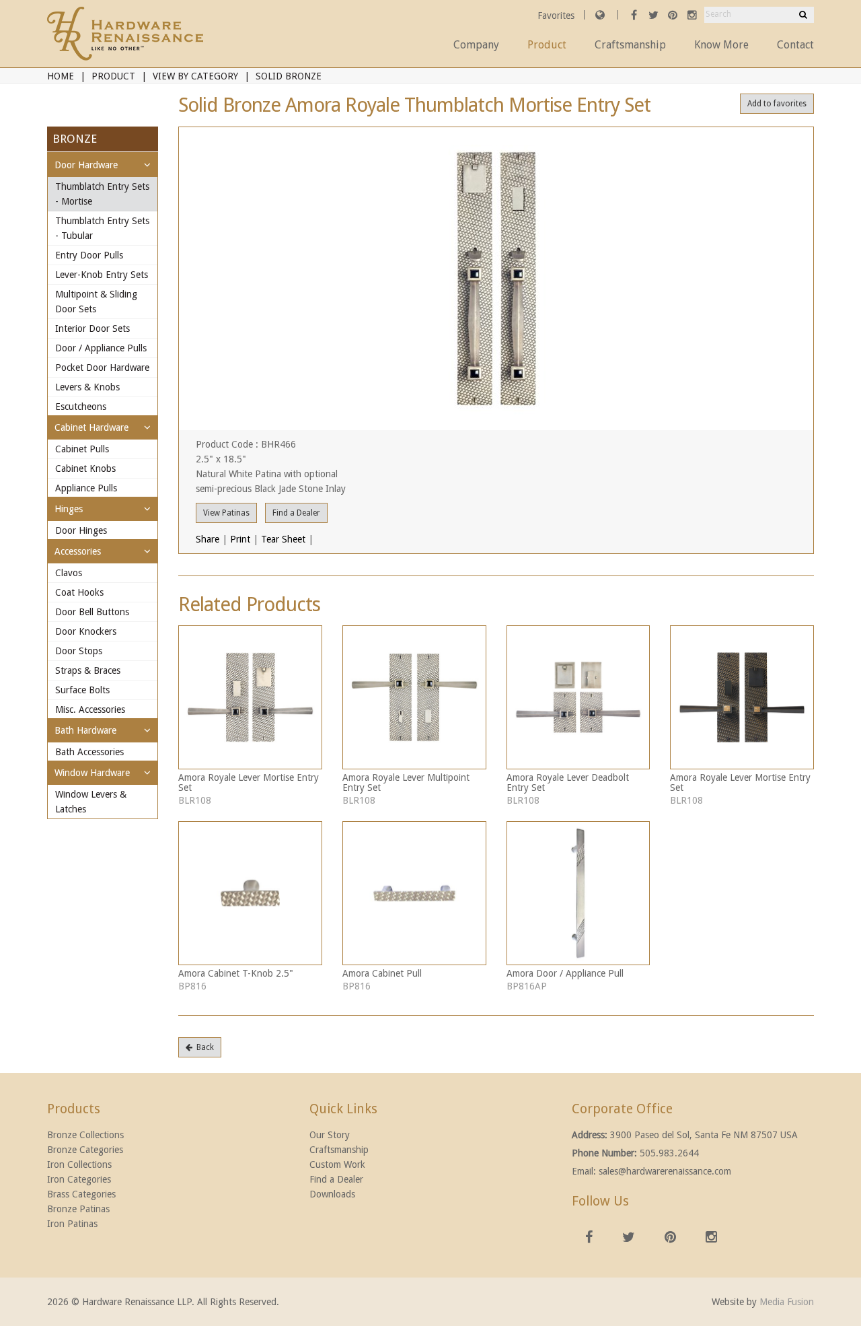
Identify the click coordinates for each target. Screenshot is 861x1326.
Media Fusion (786, 1301)
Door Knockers (85, 631)
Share (207, 539)
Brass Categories (81, 1194)
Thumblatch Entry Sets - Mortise (102, 194)
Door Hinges (81, 530)
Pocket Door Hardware (102, 367)
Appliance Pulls (86, 488)
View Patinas (226, 513)
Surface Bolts (82, 690)
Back (203, 1047)
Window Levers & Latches (90, 801)
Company (476, 44)
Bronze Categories (85, 1149)
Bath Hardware (85, 730)
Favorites (557, 15)
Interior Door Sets (92, 328)
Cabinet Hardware (91, 427)
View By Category (195, 76)
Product (546, 44)
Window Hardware (92, 772)
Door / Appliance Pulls (101, 348)
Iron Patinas (72, 1223)
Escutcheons (80, 406)
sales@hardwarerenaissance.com (665, 1171)
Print (240, 539)
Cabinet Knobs (85, 468)
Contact (795, 44)
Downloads (332, 1194)
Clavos (68, 572)
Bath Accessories (89, 751)
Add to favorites (777, 103)
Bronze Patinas (78, 1208)
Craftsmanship (630, 44)
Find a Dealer (296, 513)
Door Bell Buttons (92, 611)
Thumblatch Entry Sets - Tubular (102, 228)
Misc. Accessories (90, 709)
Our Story (329, 1134)
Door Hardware (86, 165)
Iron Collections (79, 1164)
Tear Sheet (283, 539)
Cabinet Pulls (82, 449)
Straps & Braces (87, 670)
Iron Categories (79, 1179)
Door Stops (78, 650)
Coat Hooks (79, 592)
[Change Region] (600, 15)
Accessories (77, 551)
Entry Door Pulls (89, 255)
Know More (721, 44)
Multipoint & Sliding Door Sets (96, 301)
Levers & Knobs (87, 387)
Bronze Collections (85, 1134)
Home (60, 76)
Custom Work (337, 1164)
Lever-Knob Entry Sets (101, 274)
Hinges (68, 508)
